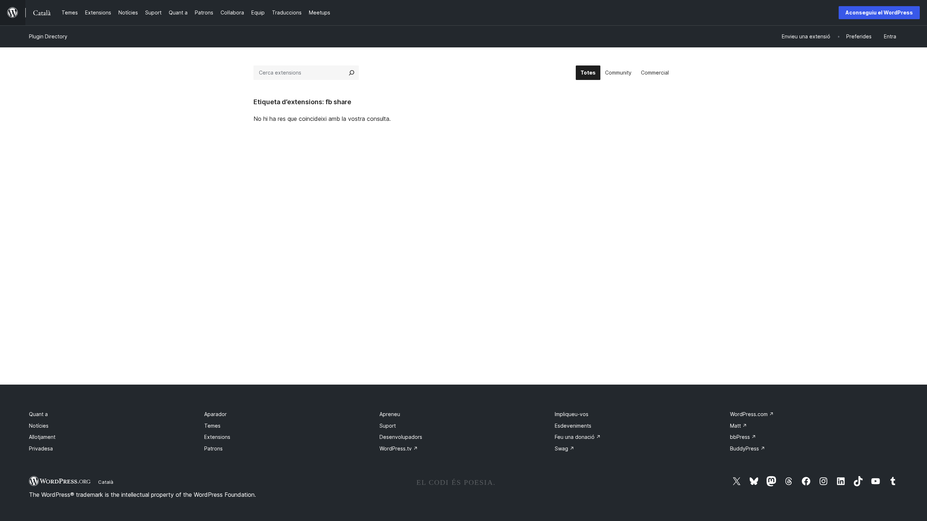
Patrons (213, 448)
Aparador (215, 414)
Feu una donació (578, 437)
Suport (387, 426)
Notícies (39, 426)
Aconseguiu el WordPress (879, 12)
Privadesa (41, 448)
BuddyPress (747, 448)
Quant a (38, 414)
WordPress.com (752, 414)
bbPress (743, 437)
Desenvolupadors (400, 437)
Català (105, 482)
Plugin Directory (48, 36)
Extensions (217, 437)
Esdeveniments (573, 426)
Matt (738, 426)
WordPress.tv (398, 448)
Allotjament (42, 437)
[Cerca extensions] (351, 72)
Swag (564, 448)
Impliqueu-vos (571, 414)
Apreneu (389, 414)
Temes (212, 426)
